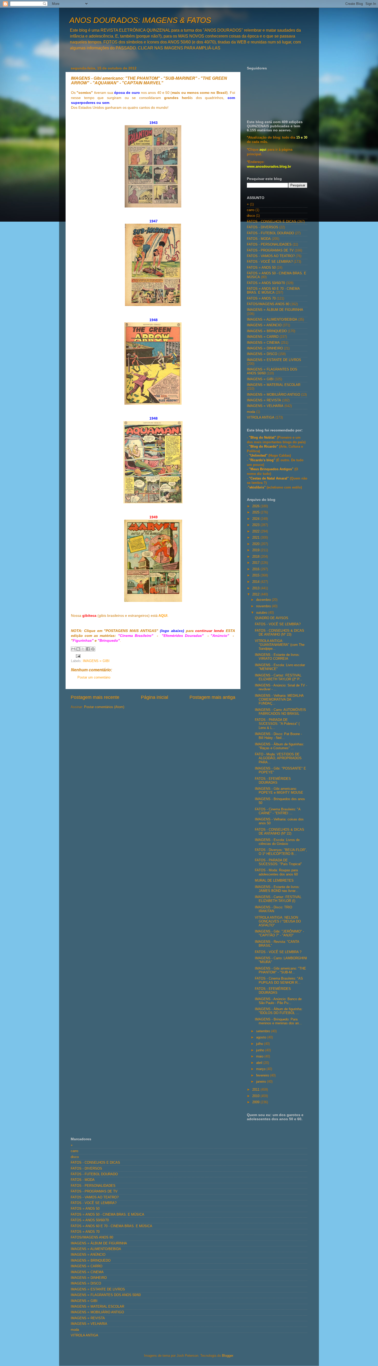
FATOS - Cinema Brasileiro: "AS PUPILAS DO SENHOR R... (279, 980)
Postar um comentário (93, 677)
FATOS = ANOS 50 (261, 267)
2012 (256, 594)
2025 (256, 512)
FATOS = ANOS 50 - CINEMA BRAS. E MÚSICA (107, 1214)
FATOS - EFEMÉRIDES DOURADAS (273, 780)
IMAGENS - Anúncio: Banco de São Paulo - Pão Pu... (278, 1001)
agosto (261, 1037)
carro (250, 210)
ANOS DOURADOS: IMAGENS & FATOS (140, 20)
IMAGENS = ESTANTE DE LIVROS (274, 360)
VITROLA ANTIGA (260, 417)
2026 (256, 506)
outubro (262, 612)
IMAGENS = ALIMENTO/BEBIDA (272, 319)
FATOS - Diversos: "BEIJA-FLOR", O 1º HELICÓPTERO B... (281, 852)
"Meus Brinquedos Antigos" (271, 469)
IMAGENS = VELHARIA (265, 406)
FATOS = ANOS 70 (261, 298)
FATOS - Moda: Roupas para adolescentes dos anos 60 (276, 872)
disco (251, 216)
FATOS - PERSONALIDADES (269, 244)
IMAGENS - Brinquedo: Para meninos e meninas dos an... (278, 1021)
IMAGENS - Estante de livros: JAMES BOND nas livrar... (277, 889)
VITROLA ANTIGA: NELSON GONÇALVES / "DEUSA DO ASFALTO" (278, 921)
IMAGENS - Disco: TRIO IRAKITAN (273, 909)
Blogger (227, 1356)
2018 (256, 556)
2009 (256, 1102)
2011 (256, 1089)
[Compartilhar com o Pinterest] (92, 649)
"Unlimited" (258, 455)
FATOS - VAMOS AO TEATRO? (271, 256)
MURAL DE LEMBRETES (274, 880)
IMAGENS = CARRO (262, 337)
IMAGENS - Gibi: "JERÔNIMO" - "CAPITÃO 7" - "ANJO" (279, 933)
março (261, 1069)
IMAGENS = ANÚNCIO (264, 325)
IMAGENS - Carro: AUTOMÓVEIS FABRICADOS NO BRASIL (280, 712)
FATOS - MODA (259, 239)
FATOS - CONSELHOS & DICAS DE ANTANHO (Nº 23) (279, 632)
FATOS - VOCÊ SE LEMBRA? (270, 262)
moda (251, 412)
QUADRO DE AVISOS (271, 618)
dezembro (264, 600)
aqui (262, 149)
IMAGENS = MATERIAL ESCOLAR (273, 385)
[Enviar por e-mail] (73, 649)
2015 (256, 575)
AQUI (162, 615)
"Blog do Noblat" (262, 437)
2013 (256, 588)
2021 (256, 537)
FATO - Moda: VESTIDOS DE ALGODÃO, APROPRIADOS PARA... (278, 758)
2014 (256, 582)
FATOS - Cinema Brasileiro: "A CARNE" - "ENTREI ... (277, 811)
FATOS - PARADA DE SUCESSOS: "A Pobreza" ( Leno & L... (277, 723)
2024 (256, 519)
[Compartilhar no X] (83, 649)
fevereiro (263, 1075)
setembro (263, 1031)
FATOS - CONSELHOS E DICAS (271, 221)
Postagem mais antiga (212, 697)
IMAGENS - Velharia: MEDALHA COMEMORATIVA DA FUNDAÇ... (279, 699)
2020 (256, 544)
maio (260, 1056)
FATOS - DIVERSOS (262, 227)
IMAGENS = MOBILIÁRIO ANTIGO (273, 394)
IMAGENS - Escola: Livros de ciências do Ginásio (277, 842)
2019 (256, 550)
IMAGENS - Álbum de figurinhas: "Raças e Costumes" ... (279, 746)
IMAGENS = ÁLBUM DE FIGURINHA (275, 310)
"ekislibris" (257, 487)
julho (260, 1044)
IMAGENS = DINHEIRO (265, 348)
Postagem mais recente (95, 697)
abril (259, 1063)
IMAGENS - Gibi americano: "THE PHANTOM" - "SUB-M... (280, 970)
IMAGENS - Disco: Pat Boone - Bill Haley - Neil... (278, 736)
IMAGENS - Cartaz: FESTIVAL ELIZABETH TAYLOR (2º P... (278, 677)
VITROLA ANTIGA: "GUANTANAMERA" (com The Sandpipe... (279, 644)
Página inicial (154, 697)
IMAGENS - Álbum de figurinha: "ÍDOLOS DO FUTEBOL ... (278, 1011)
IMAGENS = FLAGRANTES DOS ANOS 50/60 (106, 1295)
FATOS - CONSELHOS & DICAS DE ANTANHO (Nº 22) (279, 831)
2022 (256, 531)
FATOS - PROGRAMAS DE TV (270, 250)
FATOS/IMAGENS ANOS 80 (268, 304)
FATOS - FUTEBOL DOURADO (270, 233)
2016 (256, 569)
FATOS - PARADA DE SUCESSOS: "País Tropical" (278, 862)
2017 (256, 563)
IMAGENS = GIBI (96, 661)
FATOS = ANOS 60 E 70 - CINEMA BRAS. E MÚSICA (273, 290)
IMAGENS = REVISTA (264, 400)
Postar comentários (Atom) (104, 707)
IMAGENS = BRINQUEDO (267, 331)
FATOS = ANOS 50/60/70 (266, 283)
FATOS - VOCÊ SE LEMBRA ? (278, 952)
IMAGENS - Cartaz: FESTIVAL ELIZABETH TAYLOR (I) (278, 899)
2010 (256, 1096)
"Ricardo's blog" (262, 460)
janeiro (261, 1081)
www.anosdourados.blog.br (269, 166)
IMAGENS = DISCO (262, 354)
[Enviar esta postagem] (77, 655)
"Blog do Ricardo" (264, 446)
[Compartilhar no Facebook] (88, 649)
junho (260, 1050)
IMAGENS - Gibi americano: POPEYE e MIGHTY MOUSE (279, 790)
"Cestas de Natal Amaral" (269, 478)
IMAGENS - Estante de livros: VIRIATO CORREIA (277, 657)
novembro (264, 606)
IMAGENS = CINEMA (263, 343)
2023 (256, 525)
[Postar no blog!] (78, 649)
